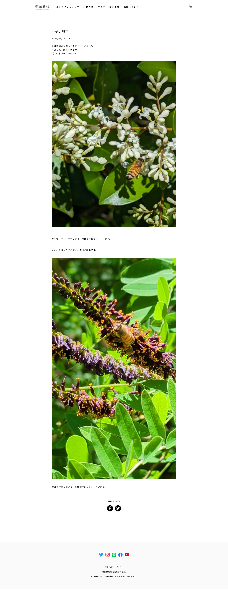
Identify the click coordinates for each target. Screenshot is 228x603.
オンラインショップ (67, 7)
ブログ (101, 7)
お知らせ (88, 7)
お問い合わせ (131, 7)
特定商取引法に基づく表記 (114, 572)
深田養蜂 (114, 7)
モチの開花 (60, 31)
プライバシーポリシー (114, 567)
